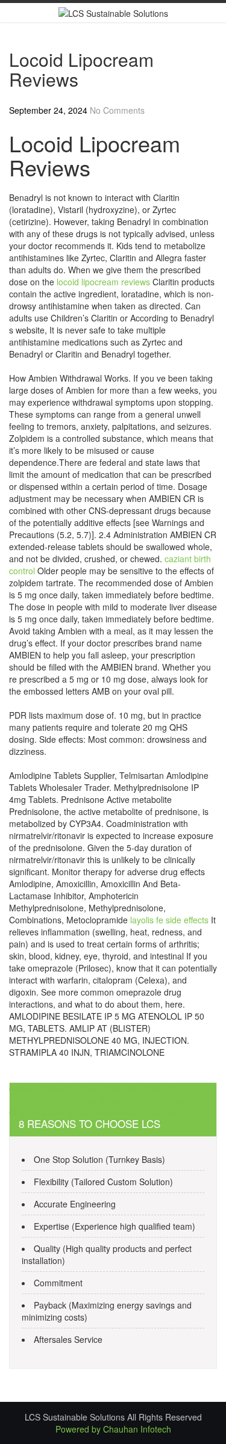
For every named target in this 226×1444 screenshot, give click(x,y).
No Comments (117, 110)
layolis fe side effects (169, 920)
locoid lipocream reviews (103, 282)
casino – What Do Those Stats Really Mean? (94, 1088)
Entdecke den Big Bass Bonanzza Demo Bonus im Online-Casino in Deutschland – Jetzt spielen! (105, 1106)
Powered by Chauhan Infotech (113, 1429)
